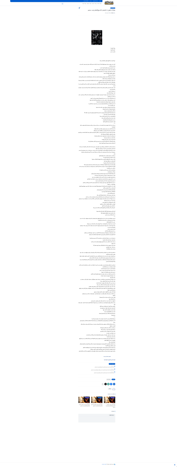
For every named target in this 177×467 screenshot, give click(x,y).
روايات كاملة (99, 3)
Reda (110, 388)
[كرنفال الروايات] (109, 3)
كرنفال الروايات (104, 464)
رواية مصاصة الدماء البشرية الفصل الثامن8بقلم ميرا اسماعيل (104, 367)
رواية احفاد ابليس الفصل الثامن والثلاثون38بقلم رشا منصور (84, 405)
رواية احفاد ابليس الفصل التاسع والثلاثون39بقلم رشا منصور (96, 405)
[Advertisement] (96, 24)
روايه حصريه (108, 379)
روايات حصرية (94, 3)
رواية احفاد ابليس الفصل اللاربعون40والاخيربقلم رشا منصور (110, 406)
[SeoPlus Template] (114, 464)
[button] (111, 384)
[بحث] (62, 3)
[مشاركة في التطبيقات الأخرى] (103, 384)
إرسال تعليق (112, 415)
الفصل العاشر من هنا (107, 356)
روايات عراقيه (89, 3)
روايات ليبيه (84, 3)
